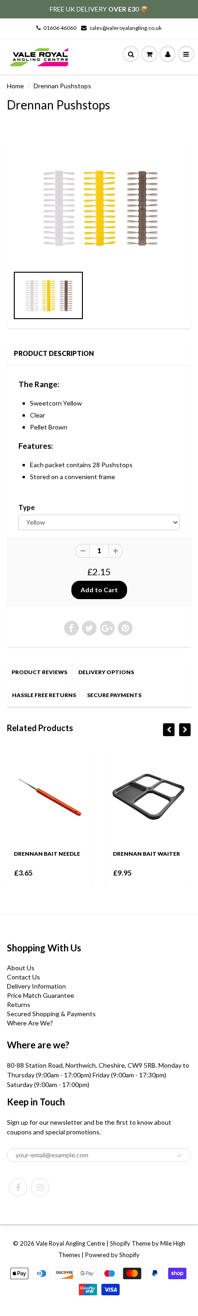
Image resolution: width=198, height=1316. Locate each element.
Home (15, 86)
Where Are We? (30, 1023)
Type (26, 507)
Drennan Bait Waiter (113, 853)
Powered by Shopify (112, 1255)
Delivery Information (36, 986)
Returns (18, 1004)
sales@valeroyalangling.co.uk (125, 27)
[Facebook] (18, 1187)
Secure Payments (114, 695)
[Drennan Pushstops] (99, 207)
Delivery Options (106, 672)
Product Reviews (39, 672)
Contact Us (23, 977)
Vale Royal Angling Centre (70, 1243)
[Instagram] (40, 1187)
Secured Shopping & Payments (51, 1014)
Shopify (120, 1243)
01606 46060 (59, 27)
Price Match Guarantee (40, 995)
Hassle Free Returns (44, 695)
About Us (21, 968)
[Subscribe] (179, 1155)
